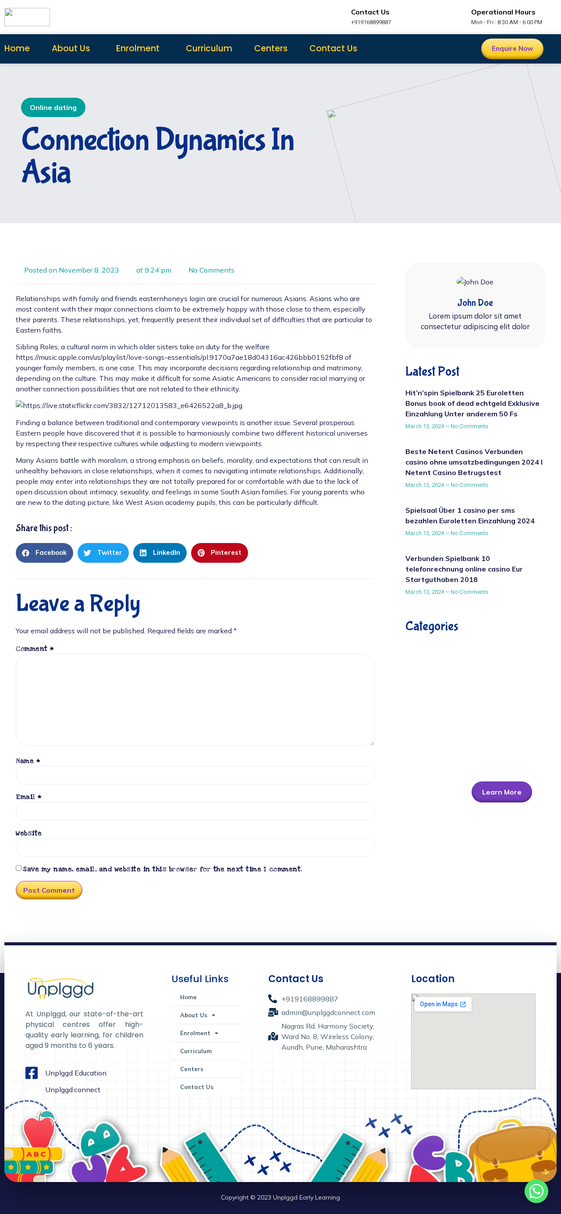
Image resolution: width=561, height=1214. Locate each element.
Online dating (53, 107)
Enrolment (138, 48)
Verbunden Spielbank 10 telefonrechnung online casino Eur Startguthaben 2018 (464, 569)
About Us (71, 48)
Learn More (502, 792)
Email (29, 796)
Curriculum (209, 48)
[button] (44, 553)
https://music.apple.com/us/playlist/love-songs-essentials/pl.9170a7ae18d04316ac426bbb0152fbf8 (179, 357)
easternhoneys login (172, 298)
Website (29, 833)
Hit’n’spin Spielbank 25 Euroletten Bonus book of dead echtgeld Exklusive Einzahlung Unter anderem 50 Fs (472, 403)
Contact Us (333, 48)
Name (28, 760)
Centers (271, 48)
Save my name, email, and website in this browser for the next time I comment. (162, 869)
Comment (35, 648)
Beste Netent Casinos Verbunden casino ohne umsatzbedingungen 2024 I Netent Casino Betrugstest (474, 462)
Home (17, 48)
